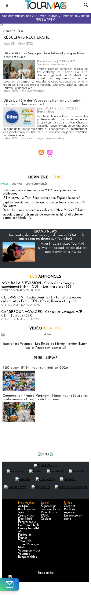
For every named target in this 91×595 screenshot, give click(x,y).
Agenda (69, 512)
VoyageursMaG (29, 550)
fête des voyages (32, 91)
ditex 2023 (11, 91)
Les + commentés (36, 183)
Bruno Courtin (46, 61)
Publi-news (46, 358)
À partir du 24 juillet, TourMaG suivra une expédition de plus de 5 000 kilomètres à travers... (62, 248)
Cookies (46, 519)
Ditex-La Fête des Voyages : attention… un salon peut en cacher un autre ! (42, 102)
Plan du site (49, 512)
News (4, 183)
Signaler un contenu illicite (50, 508)
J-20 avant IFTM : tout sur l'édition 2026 (35, 368)
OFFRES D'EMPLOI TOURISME (20, 290)
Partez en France (25, 536)
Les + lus (17, 183)
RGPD (45, 515)
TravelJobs (25, 541)
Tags (20, 30)
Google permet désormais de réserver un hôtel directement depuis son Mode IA (44, 216)
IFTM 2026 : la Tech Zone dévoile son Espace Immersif (41, 198)
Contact (69, 506)
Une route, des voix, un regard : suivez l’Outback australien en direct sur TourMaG (45, 237)
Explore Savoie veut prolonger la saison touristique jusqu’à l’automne (44, 204)
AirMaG (23, 506)
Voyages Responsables (27, 555)
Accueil (7, 30)
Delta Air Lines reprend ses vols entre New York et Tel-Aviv (44, 210)
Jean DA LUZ (47, 108)
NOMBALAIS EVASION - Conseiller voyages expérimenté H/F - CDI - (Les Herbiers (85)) (37, 284)
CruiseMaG (26, 515)
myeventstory (55, 138)
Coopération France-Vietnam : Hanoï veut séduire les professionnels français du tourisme (45, 397)
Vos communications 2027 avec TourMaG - (45, 17)
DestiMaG (25, 519)
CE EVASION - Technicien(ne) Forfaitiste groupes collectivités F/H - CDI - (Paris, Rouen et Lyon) (41, 299)
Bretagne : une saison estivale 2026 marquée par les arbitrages (39, 192)
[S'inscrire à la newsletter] (9, 584)
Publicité (70, 509)
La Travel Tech (28, 525)
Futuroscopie (27, 522)
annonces (45, 277)
